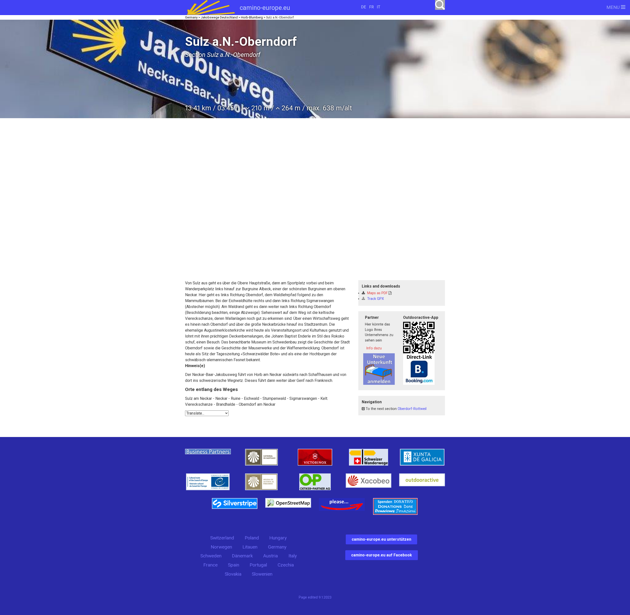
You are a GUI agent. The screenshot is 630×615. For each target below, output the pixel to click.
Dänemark (242, 556)
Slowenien (262, 574)
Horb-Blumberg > (253, 17)
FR (371, 7)
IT (378, 7)
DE (363, 7)
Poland (252, 538)
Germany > (192, 17)
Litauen (249, 547)
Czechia (286, 565)
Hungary (278, 538)
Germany (277, 547)
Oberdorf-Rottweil (412, 409)
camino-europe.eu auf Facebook (381, 555)
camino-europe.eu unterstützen (381, 539)
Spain (233, 565)
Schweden (210, 556)
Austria (270, 556)
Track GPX (375, 299)
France (210, 565)
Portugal (258, 565)
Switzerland (222, 538)
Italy (292, 556)
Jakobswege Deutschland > (220, 17)
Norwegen (221, 547)
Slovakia (233, 574)
